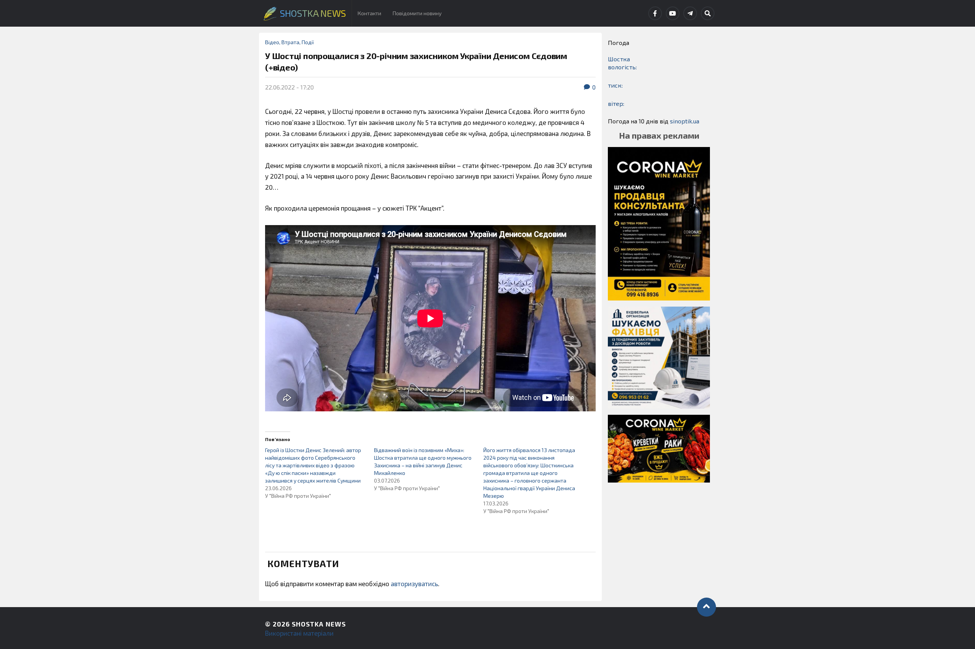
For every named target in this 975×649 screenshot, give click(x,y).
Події (308, 42)
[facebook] (655, 13)
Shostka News (319, 624)
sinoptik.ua (684, 121)
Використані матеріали (299, 633)
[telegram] (690, 13)
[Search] (707, 13)
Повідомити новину (417, 13)
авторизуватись (414, 583)
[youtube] (672, 13)
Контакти (369, 13)
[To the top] (706, 607)
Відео (272, 42)
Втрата (290, 42)
